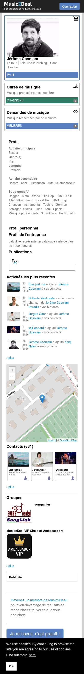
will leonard (36, 328)
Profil (10, 74)
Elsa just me (37, 284)
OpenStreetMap (68, 440)
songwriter (42, 504)
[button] (35, 634)
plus (11, 357)
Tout (15, 260)
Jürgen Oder (37, 313)
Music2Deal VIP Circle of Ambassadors (34, 530)
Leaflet (52, 440)
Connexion (69, 6)
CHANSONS (41, 100)
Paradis (34, 307)
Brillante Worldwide (42, 298)
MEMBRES (41, 125)
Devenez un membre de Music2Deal (39, 599)
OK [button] (11, 666)
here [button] (32, 655)
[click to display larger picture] (42, 37)
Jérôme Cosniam (57, 302)
